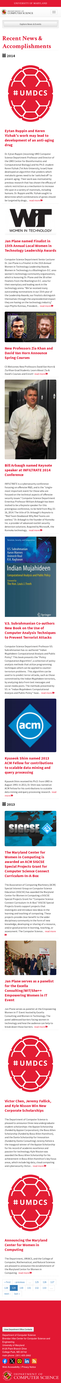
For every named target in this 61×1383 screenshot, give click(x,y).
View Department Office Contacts (18, 1329)
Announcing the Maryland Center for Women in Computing (26, 1245)
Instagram (19, 1361)
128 (6, 1287)
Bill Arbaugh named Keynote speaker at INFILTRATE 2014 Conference (28, 470)
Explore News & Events (30, 24)
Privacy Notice (29, 1366)
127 (52, 1282)
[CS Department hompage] (30, 1374)
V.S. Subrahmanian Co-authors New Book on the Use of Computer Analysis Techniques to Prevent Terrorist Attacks (30, 630)
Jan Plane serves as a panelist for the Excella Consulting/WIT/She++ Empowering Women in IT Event (29, 990)
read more (35, 200)
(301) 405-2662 (23, 1355)
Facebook (4, 1361)
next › (7, 1293)
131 (29, 1287)
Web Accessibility (11, 1366)
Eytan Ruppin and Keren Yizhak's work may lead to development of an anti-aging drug (29, 137)
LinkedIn (26, 1361)
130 (21, 1287)
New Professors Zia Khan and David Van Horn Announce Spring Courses (29, 353)
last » (17, 1293)
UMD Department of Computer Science (24, 12)
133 (44, 1287)
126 (44, 1282)
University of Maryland (30, 3)
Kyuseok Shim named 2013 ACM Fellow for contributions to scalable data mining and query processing (29, 765)
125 (37, 1282)
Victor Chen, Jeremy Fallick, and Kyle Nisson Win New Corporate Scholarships (28, 1106)
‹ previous (20, 1282)
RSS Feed (34, 1361)
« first (7, 1282)
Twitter (12, 1361)
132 (37, 1287)
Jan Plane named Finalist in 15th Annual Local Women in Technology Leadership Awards (30, 246)
